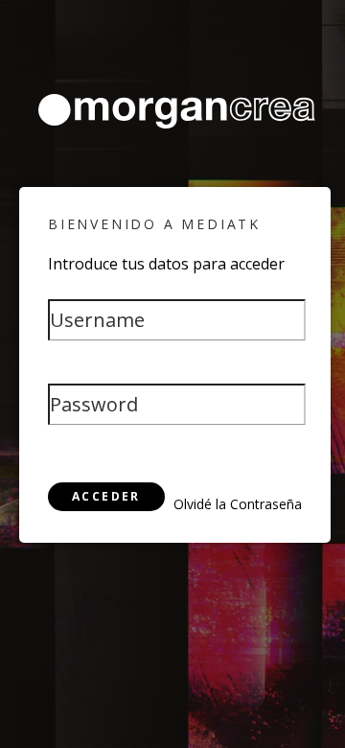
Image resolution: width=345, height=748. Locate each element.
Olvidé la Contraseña (237, 504)
